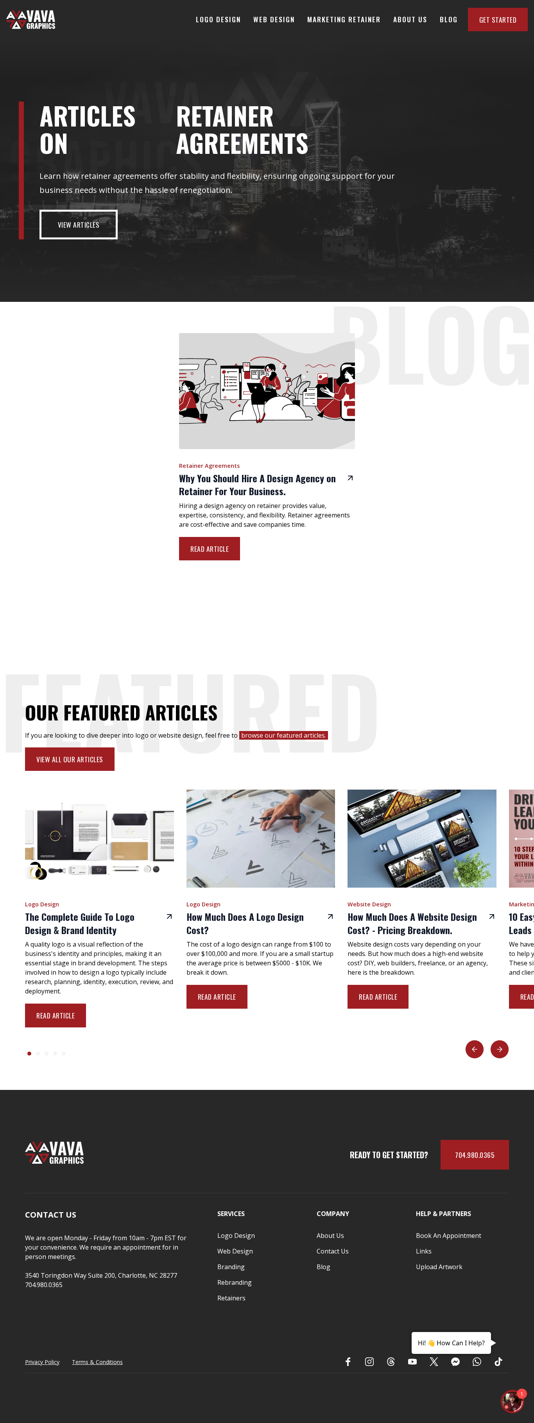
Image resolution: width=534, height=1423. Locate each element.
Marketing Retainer (344, 19)
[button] (474, 1049)
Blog (449, 19)
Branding (231, 1267)
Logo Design (218, 19)
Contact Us (333, 1251)
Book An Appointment (448, 1235)
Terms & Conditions (97, 1362)
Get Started (498, 19)
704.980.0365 (475, 1155)
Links (424, 1251)
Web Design (274, 19)
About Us (410, 19)
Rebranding (234, 1282)
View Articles (79, 224)
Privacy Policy (42, 1362)
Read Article (209, 549)
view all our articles (69, 759)
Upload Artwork (439, 1267)
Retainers (231, 1298)
